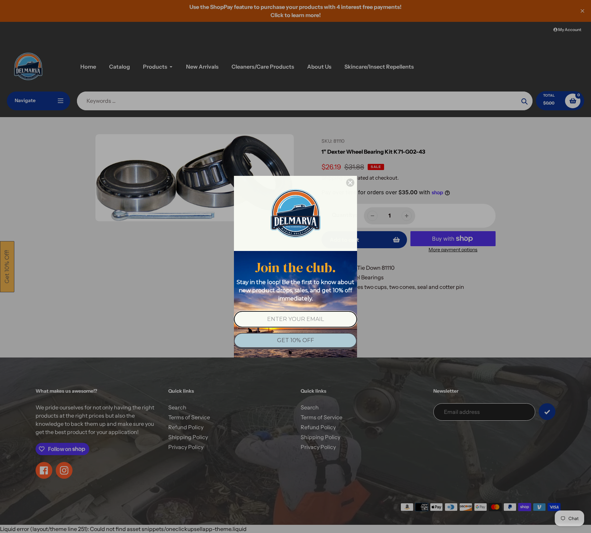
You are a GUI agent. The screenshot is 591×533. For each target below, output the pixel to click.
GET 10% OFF (295, 340)
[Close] (350, 183)
